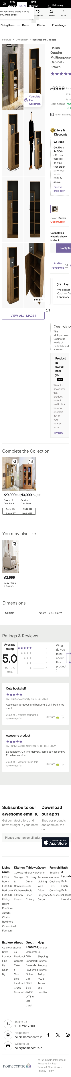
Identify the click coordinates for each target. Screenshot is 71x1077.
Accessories (57, 894)
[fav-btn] (14, 461)
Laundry (66, 899)
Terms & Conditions (49, 1067)
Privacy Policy (46, 1070)
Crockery (31, 877)
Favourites (32, 969)
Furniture (6, 39)
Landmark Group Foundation (20, 988)
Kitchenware (21, 890)
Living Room (22, 39)
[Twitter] (58, 1034)
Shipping (43, 956)
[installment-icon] (52, 114)
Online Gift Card (29, 979)
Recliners (7, 921)
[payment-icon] (59, 284)
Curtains (54, 877)
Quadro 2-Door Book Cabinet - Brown (26, 502)
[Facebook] (48, 1034)
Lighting (42, 881)
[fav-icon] (38, 12)
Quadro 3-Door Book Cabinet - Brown (9, 502)
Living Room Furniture (7, 881)
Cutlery (30, 899)
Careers (18, 960)
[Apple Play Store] (55, 842)
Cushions (55, 881)
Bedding (54, 872)
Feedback (19, 956)
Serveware (32, 872)
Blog (16, 978)
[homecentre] (18, 1065)
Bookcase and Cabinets (44, 39)
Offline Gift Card (30, 1001)
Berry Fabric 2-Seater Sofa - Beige (10, 585)
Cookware (20, 872)
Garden (42, 899)
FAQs (41, 978)
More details (11, 14)
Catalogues (8, 947)
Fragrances (44, 894)
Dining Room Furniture (7, 904)
